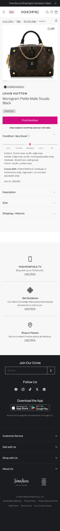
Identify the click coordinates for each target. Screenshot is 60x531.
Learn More (30, 274)
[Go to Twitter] (37, 389)
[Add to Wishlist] (51, 29)
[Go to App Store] (20, 410)
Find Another (30, 120)
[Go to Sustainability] (44, 482)
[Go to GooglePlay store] (39, 410)
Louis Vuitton (8, 21)
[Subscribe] (50, 370)
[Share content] (56, 20)
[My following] (51, 12)
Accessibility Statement (12, 501)
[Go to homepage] (30, 12)
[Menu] (4, 12)
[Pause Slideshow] (55, 3)
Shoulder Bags (30, 21)
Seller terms (13, 506)
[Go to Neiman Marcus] (21, 482)
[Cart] (56, 12)
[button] (47, 12)
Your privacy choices (42, 506)
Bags (18, 21)
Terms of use (26, 506)
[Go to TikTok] (30, 389)
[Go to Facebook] (16, 389)
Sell (11, 12)
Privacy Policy (30, 501)
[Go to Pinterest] (44, 389)
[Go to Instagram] (23, 389)
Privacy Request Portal (47, 501)
